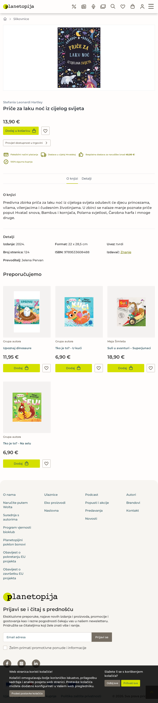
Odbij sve (112, 683)
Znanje (126, 252)
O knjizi (72, 178)
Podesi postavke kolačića (27, 693)
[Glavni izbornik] (151, 7)
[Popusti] (74, 7)
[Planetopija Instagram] (21, 663)
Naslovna (51, 510)
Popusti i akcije (97, 503)
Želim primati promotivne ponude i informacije (47, 648)
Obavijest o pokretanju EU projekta (14, 556)
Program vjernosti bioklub (17, 529)
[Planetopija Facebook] (7, 663)
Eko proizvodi (54, 503)
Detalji (87, 178)
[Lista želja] (123, 7)
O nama (9, 495)
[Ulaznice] (103, 7)
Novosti (91, 518)
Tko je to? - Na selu (17, 443)
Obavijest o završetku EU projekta (13, 573)
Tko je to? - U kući (68, 348)
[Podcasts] (94, 7)
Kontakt (132, 510)
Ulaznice (51, 495)
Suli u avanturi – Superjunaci (129, 348)
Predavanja (94, 510)
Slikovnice (21, 19)
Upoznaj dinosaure (17, 348)
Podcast (91, 495)
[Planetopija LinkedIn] (36, 663)
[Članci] (84, 7)
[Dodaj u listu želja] (45, 131)
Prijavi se (101, 637)
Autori (131, 495)
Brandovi (133, 503)
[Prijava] (142, 7)
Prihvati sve (130, 683)
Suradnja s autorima (11, 517)
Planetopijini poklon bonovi (14, 542)
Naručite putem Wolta (15, 505)
